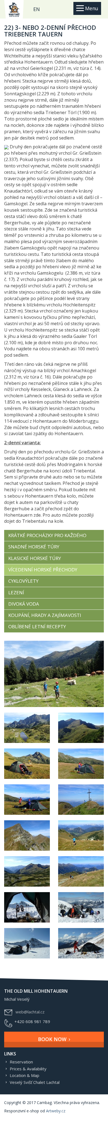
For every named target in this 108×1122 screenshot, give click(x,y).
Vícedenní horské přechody (42, 569)
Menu (91, 8)
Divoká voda (23, 604)
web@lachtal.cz (30, 1012)
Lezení (16, 592)
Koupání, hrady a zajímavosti (44, 615)
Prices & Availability (28, 1068)
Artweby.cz (55, 1110)
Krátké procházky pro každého (47, 535)
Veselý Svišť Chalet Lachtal (35, 1082)
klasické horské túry (34, 558)
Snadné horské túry (33, 546)
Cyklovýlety (23, 581)
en (36, 9)
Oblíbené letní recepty (37, 626)
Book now (52, 1039)
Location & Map (24, 1075)
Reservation (21, 1062)
